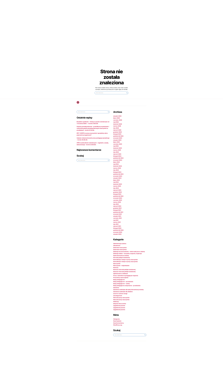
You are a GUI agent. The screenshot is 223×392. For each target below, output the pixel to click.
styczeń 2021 (117, 226)
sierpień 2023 (117, 178)
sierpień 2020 (117, 234)
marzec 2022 (117, 202)
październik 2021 (118, 212)
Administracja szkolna (119, 243)
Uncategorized (117, 295)
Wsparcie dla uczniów (119, 303)
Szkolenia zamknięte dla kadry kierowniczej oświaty (128, 289)
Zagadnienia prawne (119, 305)
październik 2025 (118, 136)
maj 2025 (116, 146)
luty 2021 (116, 224)
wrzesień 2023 (117, 176)
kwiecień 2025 (117, 148)
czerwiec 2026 (117, 120)
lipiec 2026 (116, 118)
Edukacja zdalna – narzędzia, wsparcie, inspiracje (127, 253)
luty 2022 (116, 204)
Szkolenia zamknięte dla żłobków (123, 291)
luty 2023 (116, 188)
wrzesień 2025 (117, 138)
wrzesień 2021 (117, 214)
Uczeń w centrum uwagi (120, 293)
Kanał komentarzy (118, 323)
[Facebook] (78, 102)
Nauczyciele (116, 263)
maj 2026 (116, 122)
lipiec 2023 (116, 180)
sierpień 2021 (117, 216)
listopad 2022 (117, 194)
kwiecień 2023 (117, 184)
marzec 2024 (117, 168)
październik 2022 (118, 196)
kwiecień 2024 (117, 166)
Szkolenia (116, 287)
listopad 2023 (117, 172)
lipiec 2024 (116, 162)
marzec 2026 (117, 126)
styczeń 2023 (117, 190)
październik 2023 (118, 174)
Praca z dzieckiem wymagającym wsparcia (125, 275)
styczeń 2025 (117, 154)
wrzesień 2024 (117, 160)
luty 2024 (116, 170)
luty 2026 (116, 128)
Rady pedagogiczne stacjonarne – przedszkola (126, 285)
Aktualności (116, 245)
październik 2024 (118, 158)
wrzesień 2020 (117, 232)
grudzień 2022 (117, 192)
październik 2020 (118, 230)
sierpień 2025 (117, 140)
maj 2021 (115, 220)
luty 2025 (116, 152)
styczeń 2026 (117, 130)
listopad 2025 (117, 134)
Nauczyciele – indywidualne (121, 265)
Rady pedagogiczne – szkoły (121, 283)
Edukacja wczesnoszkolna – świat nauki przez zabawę (129, 251)
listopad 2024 (117, 156)
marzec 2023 (117, 186)
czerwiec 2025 (117, 144)
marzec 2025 (117, 150)
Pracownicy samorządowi (120, 277)
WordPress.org (117, 325)
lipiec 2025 (116, 142)
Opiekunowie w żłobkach (120, 273)
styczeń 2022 (117, 206)
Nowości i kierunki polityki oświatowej (124, 269)
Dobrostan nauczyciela (120, 247)
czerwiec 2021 (117, 218)
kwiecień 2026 (117, 124)
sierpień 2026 (117, 116)
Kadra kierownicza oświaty (121, 255)
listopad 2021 (117, 210)
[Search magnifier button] (127, 93)
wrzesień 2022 (117, 198)
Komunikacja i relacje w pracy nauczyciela (125, 259)
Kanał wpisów (117, 321)
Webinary (116, 301)
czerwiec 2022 (117, 200)
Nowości (115, 267)
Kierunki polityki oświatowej (121, 257)
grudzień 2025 (117, 132)
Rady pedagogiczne (119, 279)
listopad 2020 (117, 228)
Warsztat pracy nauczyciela (121, 297)
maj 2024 (116, 164)
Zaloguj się (116, 319)
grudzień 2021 (117, 208)
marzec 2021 (117, 222)
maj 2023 (116, 182)
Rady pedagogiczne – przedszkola (123, 281)
